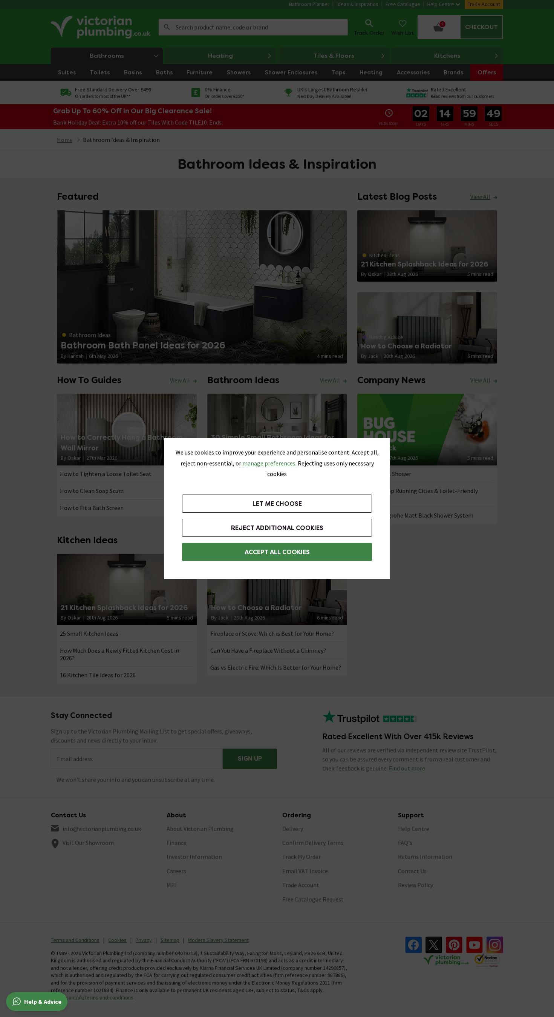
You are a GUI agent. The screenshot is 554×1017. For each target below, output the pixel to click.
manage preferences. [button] (269, 463)
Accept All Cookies (277, 552)
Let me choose (277, 504)
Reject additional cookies (277, 528)
